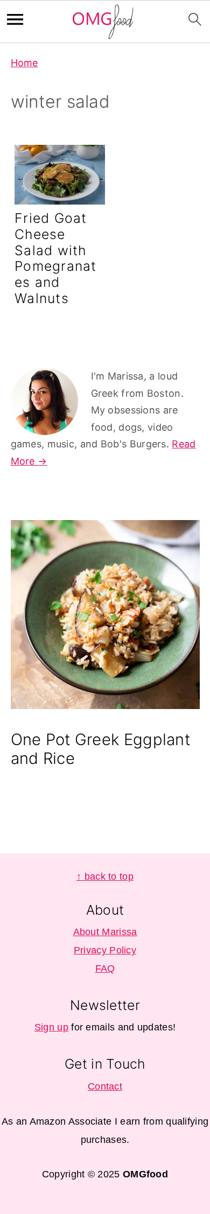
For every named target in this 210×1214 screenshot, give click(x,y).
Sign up (51, 1027)
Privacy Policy (105, 950)
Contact (105, 1086)
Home (24, 62)
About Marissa (105, 932)
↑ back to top (105, 876)
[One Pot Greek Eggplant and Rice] (105, 617)
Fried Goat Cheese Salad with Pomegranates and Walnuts (56, 258)
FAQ (105, 968)
